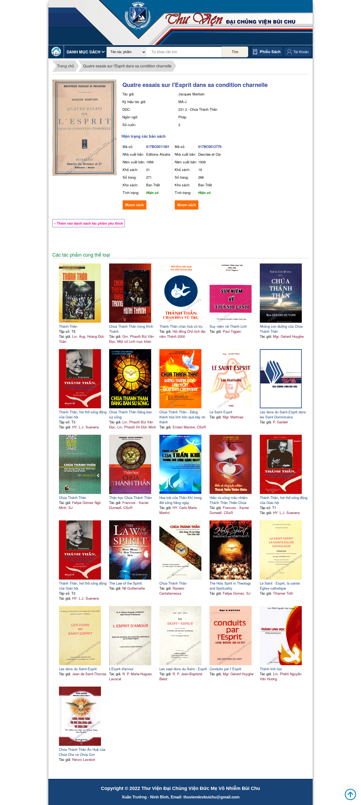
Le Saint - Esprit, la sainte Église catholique (280, 586)
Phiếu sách (270, 51)
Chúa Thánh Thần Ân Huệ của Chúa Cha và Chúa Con (82, 752)
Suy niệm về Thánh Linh (228, 326)
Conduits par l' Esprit (225, 668)
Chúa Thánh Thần (72, 497)
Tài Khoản (301, 51)
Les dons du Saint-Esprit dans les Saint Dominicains (283, 414)
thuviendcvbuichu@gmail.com (211, 797)
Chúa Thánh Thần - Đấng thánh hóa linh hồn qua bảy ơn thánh (182, 416)
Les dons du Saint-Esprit (78, 668)
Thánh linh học (271, 668)
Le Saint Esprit (221, 411)
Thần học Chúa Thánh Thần (130, 497)
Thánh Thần (68, 326)
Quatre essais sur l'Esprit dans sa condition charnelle (127, 65)
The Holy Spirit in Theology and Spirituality (230, 586)
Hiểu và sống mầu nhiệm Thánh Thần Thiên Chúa (229, 500)
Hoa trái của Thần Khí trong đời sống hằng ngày (180, 500)
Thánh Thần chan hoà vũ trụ (180, 326)
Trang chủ (65, 65)
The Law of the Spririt (125, 583)
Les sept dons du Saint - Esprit (183, 668)
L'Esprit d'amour (121, 668)
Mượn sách (134, 205)
